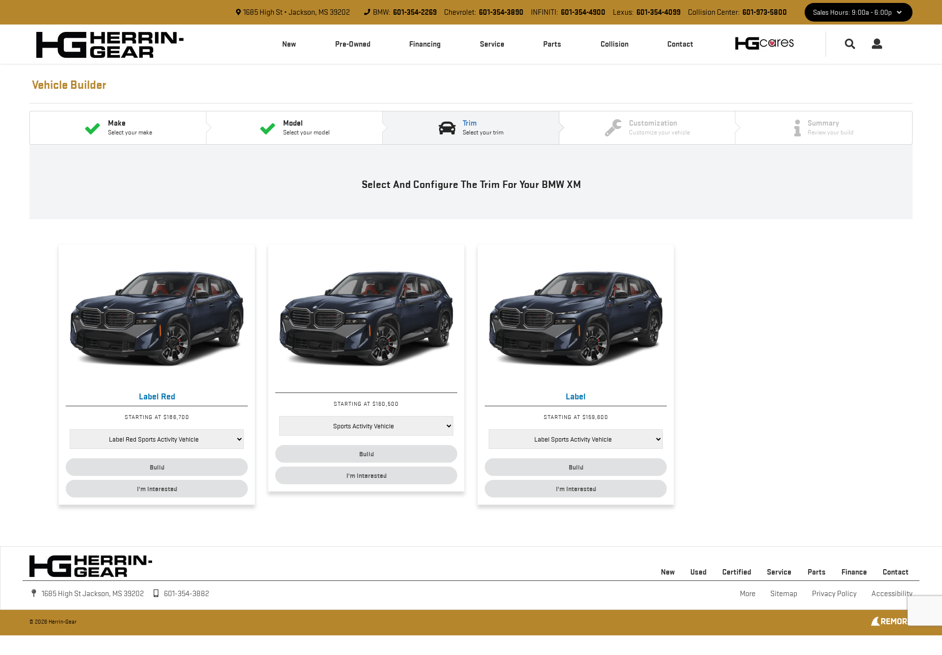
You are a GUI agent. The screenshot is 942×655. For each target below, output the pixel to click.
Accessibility (892, 593)
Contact (680, 44)
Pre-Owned (352, 44)
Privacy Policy (834, 593)
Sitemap (783, 593)
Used (698, 572)
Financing (425, 44)
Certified (736, 572)
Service (492, 44)
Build (157, 467)
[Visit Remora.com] (892, 624)
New (289, 44)
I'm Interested (157, 489)
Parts (552, 44)
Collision (614, 44)
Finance (854, 572)
